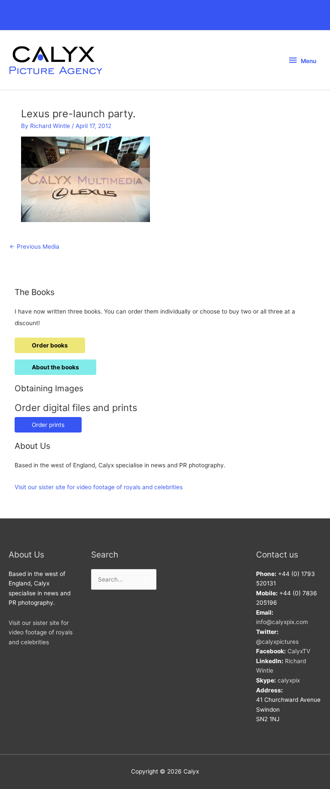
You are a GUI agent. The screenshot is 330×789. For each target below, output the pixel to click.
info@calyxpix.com (282, 621)
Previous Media (34, 246)
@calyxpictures (277, 641)
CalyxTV (298, 651)
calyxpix (289, 680)
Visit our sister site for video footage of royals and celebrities (99, 487)
